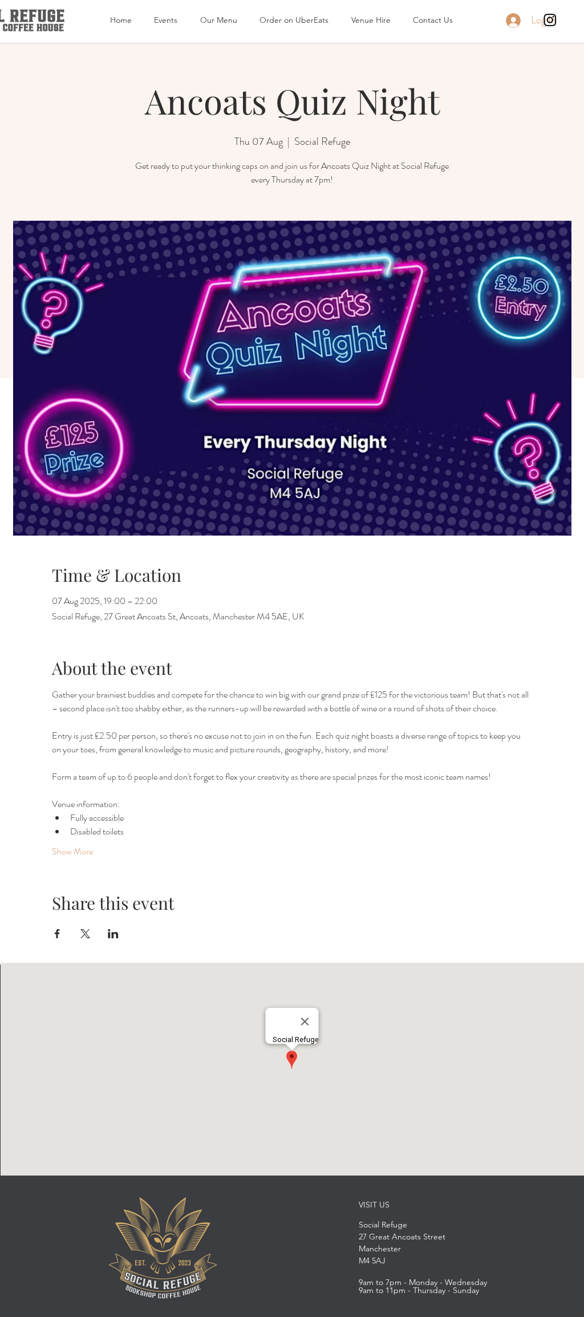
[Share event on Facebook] (57, 933)
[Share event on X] (85, 933)
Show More (72, 851)
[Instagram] (550, 19)
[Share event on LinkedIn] (113, 933)
